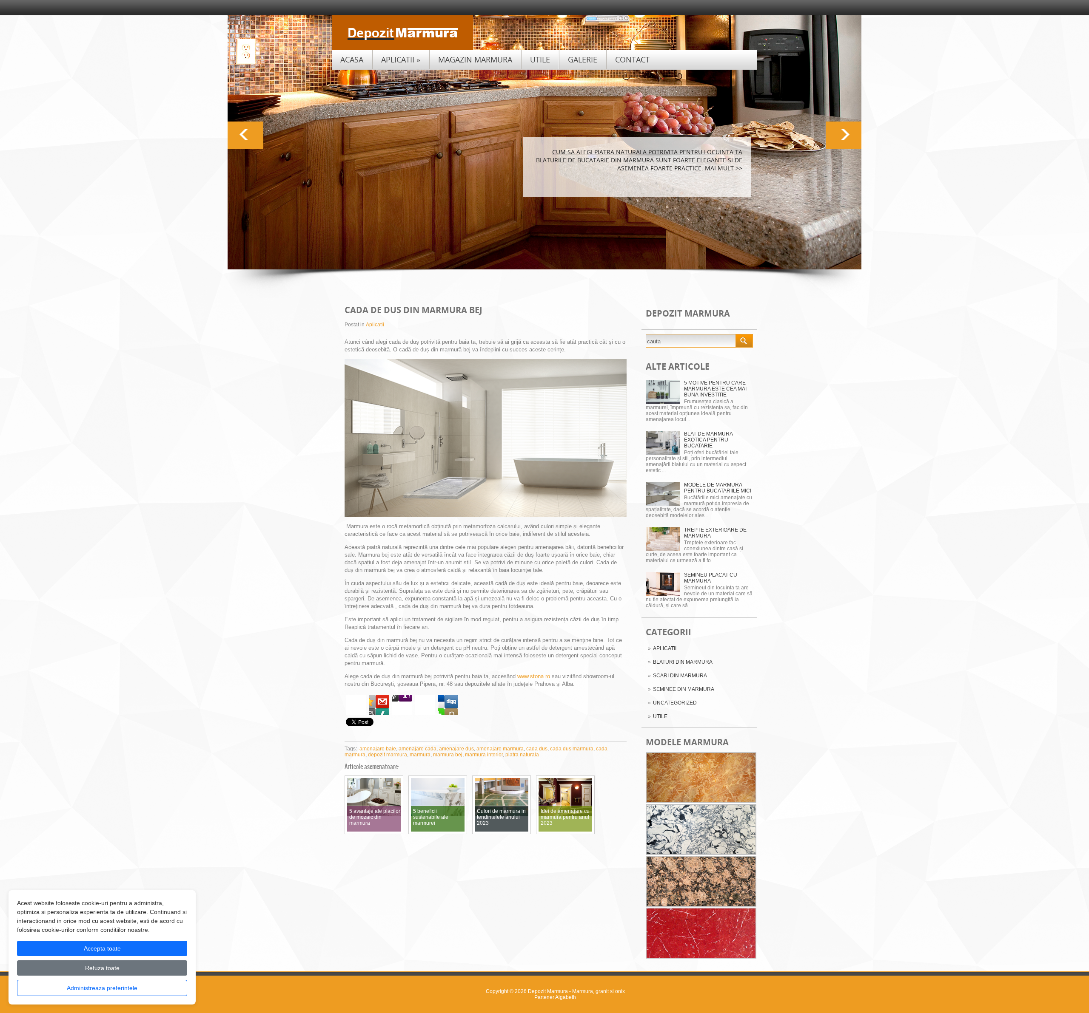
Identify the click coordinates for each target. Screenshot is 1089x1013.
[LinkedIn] (425, 705)
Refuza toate (102, 968)
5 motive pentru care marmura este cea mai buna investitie (715, 389)
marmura (420, 755)
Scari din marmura (680, 676)
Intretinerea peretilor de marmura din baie (671, 152)
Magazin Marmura (475, 59)
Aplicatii (400, 59)
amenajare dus (456, 749)
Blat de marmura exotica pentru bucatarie (708, 440)
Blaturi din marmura (683, 662)
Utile (540, 59)
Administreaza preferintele (102, 988)
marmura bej (447, 755)
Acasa (351, 59)
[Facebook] (379, 705)
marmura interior (484, 755)
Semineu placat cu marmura (710, 578)
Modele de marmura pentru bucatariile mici (717, 488)
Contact (632, 59)
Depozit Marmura (548, 991)
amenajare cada (417, 749)
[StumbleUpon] (402, 705)
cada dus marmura (571, 749)
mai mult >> (723, 168)
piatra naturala (522, 755)
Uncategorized (675, 703)
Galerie (582, 59)
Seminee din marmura (683, 689)
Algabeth (565, 997)
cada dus (536, 749)
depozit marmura (387, 755)
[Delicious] (448, 705)
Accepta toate (102, 948)
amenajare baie (377, 749)
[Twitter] (356, 705)
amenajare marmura (500, 749)
